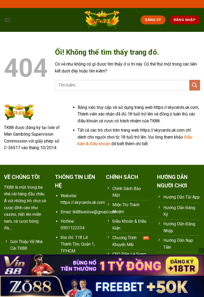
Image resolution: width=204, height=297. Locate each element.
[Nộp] (194, 85)
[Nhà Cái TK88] (102, 20)
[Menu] (7, 19)
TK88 (9, 187)
